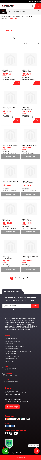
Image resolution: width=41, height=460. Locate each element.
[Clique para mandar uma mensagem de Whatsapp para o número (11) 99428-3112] (32, 6)
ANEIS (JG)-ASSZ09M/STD (10, 107)
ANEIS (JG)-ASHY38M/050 (30, 256)
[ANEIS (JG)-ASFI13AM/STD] (30, 60)
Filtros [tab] (22, 457)
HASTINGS (4, 19)
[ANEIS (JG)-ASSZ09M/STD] (11, 97)
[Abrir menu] (3, 11)
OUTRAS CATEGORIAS (14, 16)
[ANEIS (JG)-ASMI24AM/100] (30, 97)
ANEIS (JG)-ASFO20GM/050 (7, 219)
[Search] (38, 11)
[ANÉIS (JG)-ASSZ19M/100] (11, 171)
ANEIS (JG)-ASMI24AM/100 (27, 108)
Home (3, 16)
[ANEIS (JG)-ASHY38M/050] (30, 247)
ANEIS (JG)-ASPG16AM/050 (27, 219)
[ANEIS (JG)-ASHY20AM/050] (11, 247)
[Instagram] (10, 433)
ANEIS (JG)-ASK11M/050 (29, 145)
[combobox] (24, 11)
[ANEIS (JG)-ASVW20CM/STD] (30, 171)
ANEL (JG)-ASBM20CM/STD (7, 70)
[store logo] (8, 6)
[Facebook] (6, 433)
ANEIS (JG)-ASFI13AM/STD (27, 70)
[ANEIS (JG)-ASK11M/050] (30, 135)
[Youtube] (16, 433)
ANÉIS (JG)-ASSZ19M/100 (10, 181)
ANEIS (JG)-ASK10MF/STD (10, 145)
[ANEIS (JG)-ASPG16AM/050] (30, 209)
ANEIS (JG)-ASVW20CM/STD (27, 182)
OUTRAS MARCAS (27, 16)
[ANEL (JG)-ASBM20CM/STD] (11, 60)
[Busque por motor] (37, 451)
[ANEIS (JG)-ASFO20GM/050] (11, 209)
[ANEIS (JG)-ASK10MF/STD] (11, 135)
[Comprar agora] (16, 83)
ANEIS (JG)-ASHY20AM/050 (7, 257)
